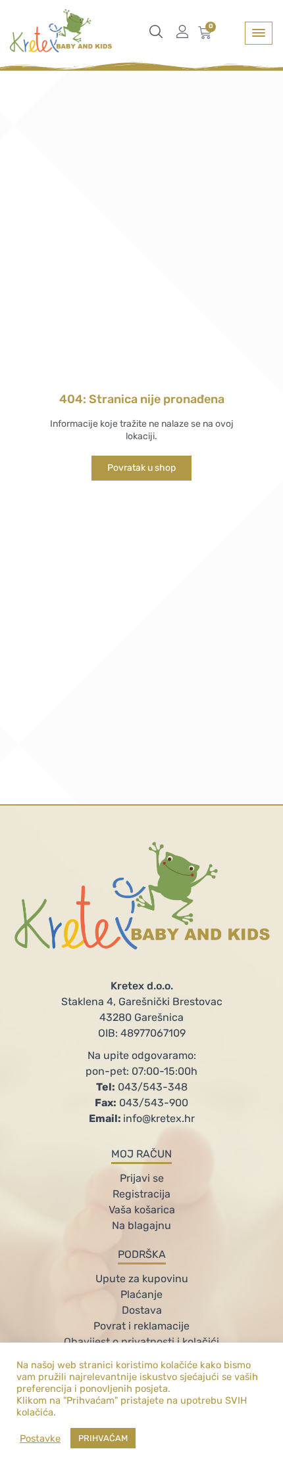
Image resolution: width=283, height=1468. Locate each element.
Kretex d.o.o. (142, 986)
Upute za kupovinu (141, 1278)
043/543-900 (141, 1102)
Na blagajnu (141, 1225)
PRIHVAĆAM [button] (103, 1438)
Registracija (141, 1194)
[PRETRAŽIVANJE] (159, 31)
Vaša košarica (142, 1209)
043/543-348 (142, 1087)
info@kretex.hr (142, 1118)
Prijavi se (142, 1178)
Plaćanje (141, 1294)
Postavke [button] (40, 1438)
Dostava (142, 1310)
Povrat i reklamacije (141, 1326)
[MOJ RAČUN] (185, 31)
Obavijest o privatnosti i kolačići (141, 1341)
